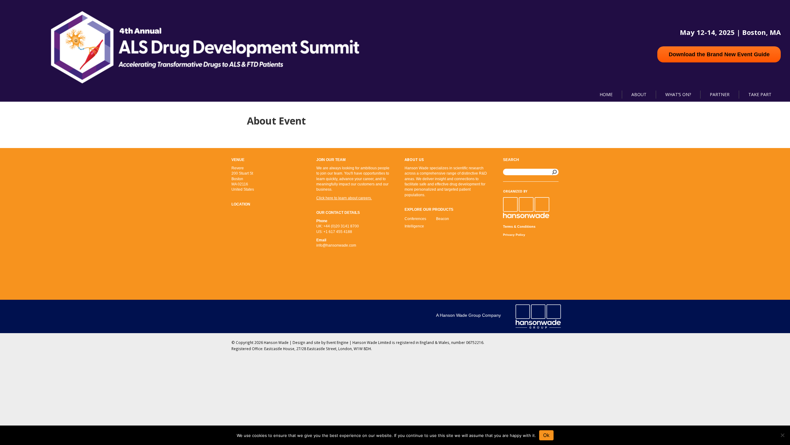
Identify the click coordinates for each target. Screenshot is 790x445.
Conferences (415, 219)
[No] (782, 435)
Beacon (442, 219)
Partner (720, 94)
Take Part (759, 94)
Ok (546, 435)
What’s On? (678, 94)
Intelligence (414, 226)
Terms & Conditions (519, 226)
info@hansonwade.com (336, 245)
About (639, 94)
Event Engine (337, 342)
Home (606, 94)
